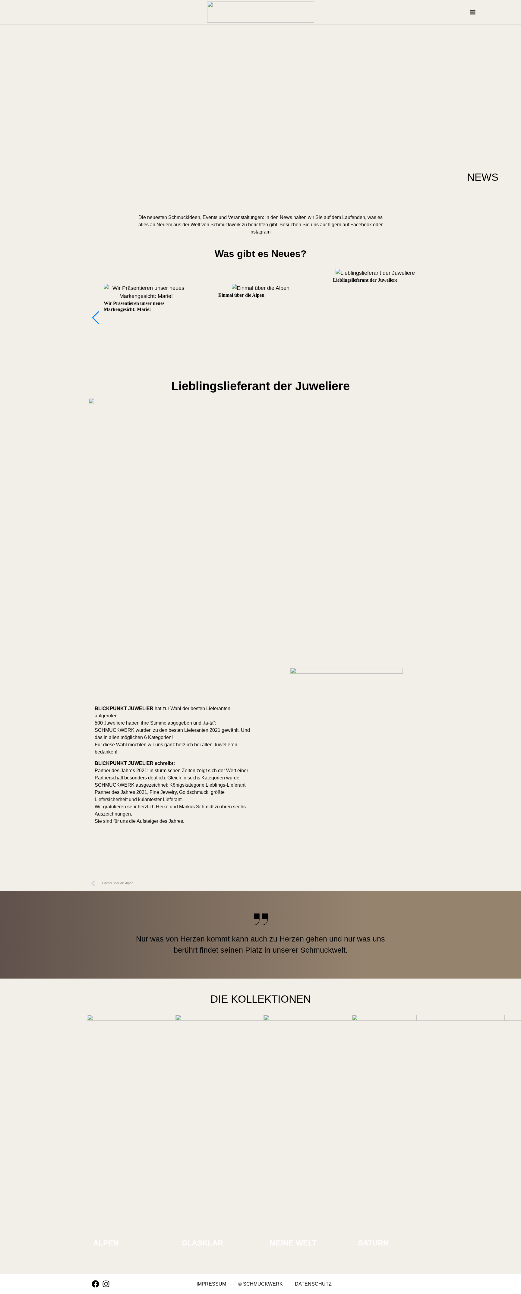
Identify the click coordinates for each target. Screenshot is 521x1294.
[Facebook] (95, 1284)
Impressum (211, 1283)
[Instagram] (106, 1284)
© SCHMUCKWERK (260, 1283)
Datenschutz (313, 1283)
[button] (96, 317)
